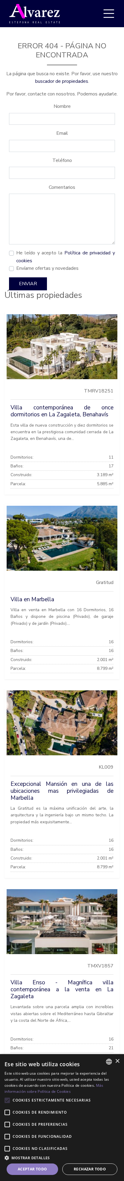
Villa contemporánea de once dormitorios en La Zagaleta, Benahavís (62, 411)
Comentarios (62, 187)
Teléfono (62, 160)
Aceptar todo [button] (32, 1169)
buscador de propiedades (61, 81)
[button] (62, 1158)
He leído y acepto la (65, 257)
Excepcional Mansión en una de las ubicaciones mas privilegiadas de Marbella (62, 791)
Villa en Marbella (32, 599)
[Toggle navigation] (109, 13)
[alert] (62, 1117)
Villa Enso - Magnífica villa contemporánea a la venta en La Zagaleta (62, 989)
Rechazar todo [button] (90, 1169)
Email (62, 133)
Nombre (62, 106)
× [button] (117, 1061)
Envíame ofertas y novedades (47, 268)
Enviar (28, 283)
